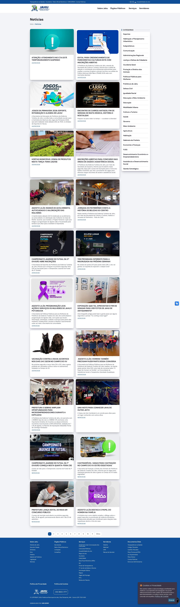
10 (88, 534)
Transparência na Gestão (37, 2)
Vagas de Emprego (84, 575)
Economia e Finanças (131, 145)
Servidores (107, 542)
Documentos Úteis (134, 542)
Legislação (33, 559)
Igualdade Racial (129, 93)
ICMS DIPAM (71, 2)
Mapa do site (83, 553)
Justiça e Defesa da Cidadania (135, 60)
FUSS (125, 150)
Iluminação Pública (84, 570)
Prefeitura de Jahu (130, 84)
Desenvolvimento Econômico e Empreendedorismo (135, 155)
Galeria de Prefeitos (36, 557)
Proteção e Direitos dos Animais (132, 70)
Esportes (126, 34)
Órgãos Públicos (60, 542)
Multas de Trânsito (84, 580)
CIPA (104, 550)
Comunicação (129, 51)
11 (92, 534)
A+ (130, 2)
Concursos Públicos (84, 548)
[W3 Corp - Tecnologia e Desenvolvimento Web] (45, 603)
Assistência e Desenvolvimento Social (135, 162)
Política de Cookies (61, 584)
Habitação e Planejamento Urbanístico (133, 40)
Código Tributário (133, 547)
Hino (31, 552)
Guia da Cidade (34, 547)
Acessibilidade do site (143, 2)
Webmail (105, 547)
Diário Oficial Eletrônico (59, 2)
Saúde (125, 117)
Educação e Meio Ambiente (134, 98)
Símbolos (32, 550)
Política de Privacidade (38, 584)
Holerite (105, 545)
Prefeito (32, 554)
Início (31, 24)
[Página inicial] (41, 592)
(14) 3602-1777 (61, 592)
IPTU (80, 578)
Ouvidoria (49, 2)
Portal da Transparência (86, 566)
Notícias (38, 24)
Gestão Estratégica (130, 169)
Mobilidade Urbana (130, 107)
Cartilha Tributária (133, 550)
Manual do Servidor (108, 552)
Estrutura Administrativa (135, 562)
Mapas (81, 573)
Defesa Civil (127, 88)
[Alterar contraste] (135, 2)
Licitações (57, 550)
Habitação (127, 135)
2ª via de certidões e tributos (87, 568)
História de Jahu (34, 545)
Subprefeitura (128, 46)
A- (133, 2)
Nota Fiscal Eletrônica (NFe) (87, 561)
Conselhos (57, 552)
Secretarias (57, 545)
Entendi (171, 600)
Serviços (133, 8)
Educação (127, 103)
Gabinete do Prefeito (131, 140)
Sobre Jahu (102, 8)
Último (98, 534)
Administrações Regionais (133, 55)
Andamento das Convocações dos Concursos (89, 545)
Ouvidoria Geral (129, 65)
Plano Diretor (131, 557)
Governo (126, 121)
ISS (80, 563)
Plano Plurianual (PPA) (134, 552)
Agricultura (127, 131)
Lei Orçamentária (133, 554)
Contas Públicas (81, 2)
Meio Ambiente (129, 126)
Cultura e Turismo (130, 112)
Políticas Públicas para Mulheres (132, 78)
